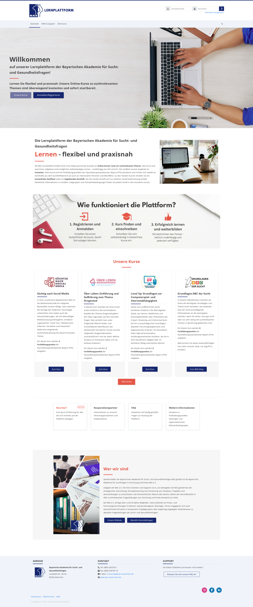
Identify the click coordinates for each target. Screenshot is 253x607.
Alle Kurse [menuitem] (62, 23)
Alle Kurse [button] (127, 381)
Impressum (36, 596)
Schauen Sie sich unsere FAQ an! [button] (181, 574)
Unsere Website (115, 520)
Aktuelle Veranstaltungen (141, 520)
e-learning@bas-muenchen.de (120, 574)
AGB (58, 596)
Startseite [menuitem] (34, 23)
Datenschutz (48, 596)
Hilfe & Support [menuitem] (48, 23)
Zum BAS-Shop (197, 369)
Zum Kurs (56, 369)
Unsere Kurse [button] (21, 95)
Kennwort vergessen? (214, 12)
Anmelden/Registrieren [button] (48, 95)
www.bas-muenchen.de (110, 577)
